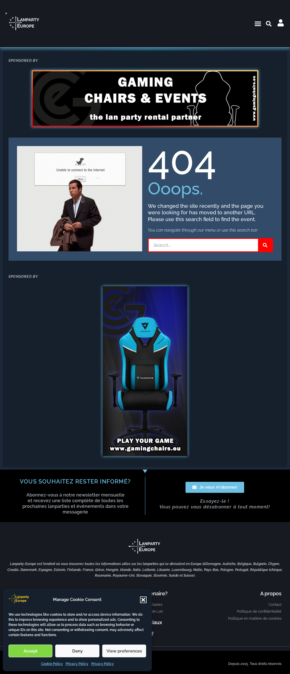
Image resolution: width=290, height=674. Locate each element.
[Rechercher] (265, 245)
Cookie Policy (52, 664)
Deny (77, 651)
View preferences (124, 651)
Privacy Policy (77, 664)
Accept (31, 651)
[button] (143, 600)
